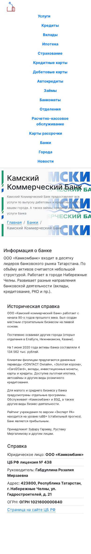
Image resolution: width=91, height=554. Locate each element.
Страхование (50, 53)
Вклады (50, 34)
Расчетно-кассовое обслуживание (50, 121)
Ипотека (50, 44)
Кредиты (50, 25)
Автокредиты (50, 81)
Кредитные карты (50, 62)
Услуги (44, 16)
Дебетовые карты (50, 72)
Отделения (50, 109)
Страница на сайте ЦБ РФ (31, 509)
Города (45, 152)
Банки (45, 142)
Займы (50, 90)
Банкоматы (50, 99)
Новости (46, 161)
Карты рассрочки (45, 133)
